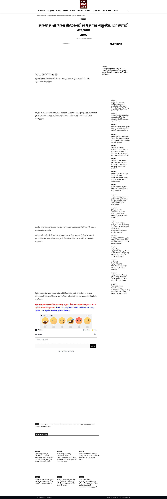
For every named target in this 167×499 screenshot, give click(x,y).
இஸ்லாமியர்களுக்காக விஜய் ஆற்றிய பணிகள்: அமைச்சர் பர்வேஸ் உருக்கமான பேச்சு (44, 481)
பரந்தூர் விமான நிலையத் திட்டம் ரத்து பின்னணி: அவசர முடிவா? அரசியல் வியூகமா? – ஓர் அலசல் (119, 277)
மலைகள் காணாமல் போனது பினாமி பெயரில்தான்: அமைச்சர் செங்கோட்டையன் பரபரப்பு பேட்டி (120, 118)
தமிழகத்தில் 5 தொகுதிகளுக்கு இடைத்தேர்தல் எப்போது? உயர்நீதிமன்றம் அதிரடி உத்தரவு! (119, 265)
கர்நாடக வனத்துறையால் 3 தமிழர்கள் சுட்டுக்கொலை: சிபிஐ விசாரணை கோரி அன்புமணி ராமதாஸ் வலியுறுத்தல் (119, 200)
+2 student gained (44, 424)
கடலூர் (81, 424)
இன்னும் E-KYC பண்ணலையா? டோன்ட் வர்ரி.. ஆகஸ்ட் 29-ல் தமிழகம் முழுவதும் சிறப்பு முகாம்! (119, 213)
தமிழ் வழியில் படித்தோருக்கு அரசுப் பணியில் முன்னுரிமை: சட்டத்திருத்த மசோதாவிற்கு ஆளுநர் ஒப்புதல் (66, 482)
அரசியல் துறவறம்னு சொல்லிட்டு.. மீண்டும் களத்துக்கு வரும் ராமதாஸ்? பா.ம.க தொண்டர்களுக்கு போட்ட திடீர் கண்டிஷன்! (44, 457)
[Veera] (75, 38)
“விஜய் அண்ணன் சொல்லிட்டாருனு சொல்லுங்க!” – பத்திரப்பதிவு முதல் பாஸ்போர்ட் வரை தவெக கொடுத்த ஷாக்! (120, 289)
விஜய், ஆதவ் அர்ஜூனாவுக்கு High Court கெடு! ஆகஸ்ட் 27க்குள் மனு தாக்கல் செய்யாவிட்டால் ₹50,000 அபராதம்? (120, 252)
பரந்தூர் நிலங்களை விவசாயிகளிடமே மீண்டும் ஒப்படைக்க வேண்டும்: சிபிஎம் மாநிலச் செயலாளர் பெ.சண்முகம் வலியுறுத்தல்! (88, 483)
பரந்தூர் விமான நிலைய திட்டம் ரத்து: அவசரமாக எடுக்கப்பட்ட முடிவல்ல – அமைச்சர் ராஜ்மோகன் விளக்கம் (119, 164)
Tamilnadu (75, 424)
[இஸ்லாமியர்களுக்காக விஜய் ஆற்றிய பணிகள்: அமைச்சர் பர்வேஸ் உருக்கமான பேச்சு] (45, 471)
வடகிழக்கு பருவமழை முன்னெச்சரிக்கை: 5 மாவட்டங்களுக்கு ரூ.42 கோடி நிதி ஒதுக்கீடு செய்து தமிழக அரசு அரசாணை (66, 457)
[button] (128, 11)
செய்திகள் (43, 15)
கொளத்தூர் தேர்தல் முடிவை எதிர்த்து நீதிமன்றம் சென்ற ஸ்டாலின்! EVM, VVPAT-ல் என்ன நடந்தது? (120, 240)
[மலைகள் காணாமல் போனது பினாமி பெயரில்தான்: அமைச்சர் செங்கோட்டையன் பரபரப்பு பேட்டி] (89, 445)
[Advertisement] (66, 56)
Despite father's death (67, 424)
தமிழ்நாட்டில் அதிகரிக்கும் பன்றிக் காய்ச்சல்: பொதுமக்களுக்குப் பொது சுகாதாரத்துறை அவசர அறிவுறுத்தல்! (119, 177)
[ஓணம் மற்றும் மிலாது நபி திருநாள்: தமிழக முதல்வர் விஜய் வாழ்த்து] (106, 188)
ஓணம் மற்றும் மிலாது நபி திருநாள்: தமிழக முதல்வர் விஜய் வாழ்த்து (119, 188)
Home (38, 15)
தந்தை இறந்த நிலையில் (89, 424)
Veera (78, 38)
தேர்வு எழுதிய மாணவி (45, 426)
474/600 (51, 424)
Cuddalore (57, 424)
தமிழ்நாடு (50, 15)
